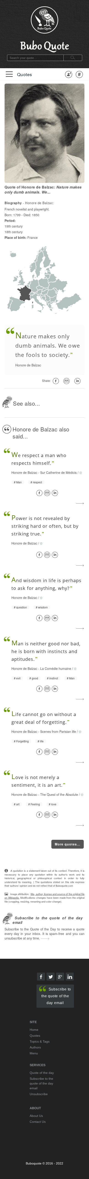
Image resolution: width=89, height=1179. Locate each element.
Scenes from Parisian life (58, 731)
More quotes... (67, 844)
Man (19, 482)
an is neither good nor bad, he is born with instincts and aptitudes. (46, 651)
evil (18, 678)
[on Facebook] (57, 381)
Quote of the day (42, 1073)
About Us (36, 1116)
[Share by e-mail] (67, 381)
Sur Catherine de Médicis (58, 472)
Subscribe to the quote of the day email (56, 996)
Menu (34, 1053)
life (42, 741)
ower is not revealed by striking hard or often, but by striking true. (45, 526)
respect (37, 482)
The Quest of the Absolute (59, 794)
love (53, 804)
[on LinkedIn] (78, 381)
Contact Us (38, 1121)
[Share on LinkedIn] (56, 493)
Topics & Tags (40, 1041)
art (17, 804)
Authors (35, 1047)
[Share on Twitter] (51, 976)
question (21, 607)
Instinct (53, 678)
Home (34, 1029)
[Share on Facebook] (40, 493)
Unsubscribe (39, 1094)
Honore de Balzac (28, 365)
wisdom (43, 607)
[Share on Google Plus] (60, 976)
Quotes (24, 74)
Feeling (35, 804)
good (35, 678)
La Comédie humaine (55, 668)
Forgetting (22, 741)
